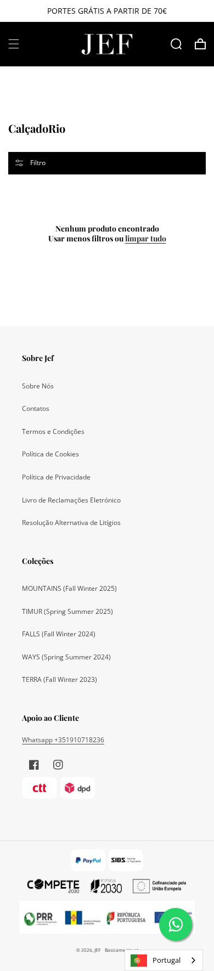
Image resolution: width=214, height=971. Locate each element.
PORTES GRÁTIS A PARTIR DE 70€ (107, 10)
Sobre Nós (38, 386)
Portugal (167, 960)
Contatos (35, 408)
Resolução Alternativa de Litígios (71, 522)
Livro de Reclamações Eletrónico (71, 500)
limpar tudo (145, 239)
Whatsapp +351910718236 (63, 739)
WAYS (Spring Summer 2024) (66, 657)
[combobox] (164, 960)
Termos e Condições (53, 431)
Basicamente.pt (121, 950)
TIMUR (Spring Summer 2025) (67, 611)
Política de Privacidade (56, 477)
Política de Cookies (50, 454)
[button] (14, 44)
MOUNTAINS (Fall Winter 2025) (69, 588)
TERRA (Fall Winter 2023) (59, 679)
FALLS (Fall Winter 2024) (58, 634)
